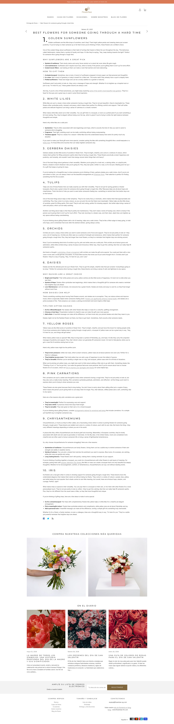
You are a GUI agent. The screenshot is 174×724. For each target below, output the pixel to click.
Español (124, 719)
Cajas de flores (65, 17)
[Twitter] (48, 518)
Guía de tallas (87, 702)
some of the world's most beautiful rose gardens (105, 91)
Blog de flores (119, 17)
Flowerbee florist (99, 174)
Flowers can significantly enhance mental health (101, 299)
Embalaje (87, 704)
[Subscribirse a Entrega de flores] (52, 518)
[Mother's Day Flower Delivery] (46, 629)
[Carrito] (144, 10)
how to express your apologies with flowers (80, 367)
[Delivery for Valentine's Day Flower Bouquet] (87, 629)
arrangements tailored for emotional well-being (90, 410)
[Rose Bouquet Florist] (128, 629)
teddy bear (46, 143)
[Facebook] (44, 518)
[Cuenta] (140, 10)
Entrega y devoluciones (87, 707)
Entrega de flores (32, 23)
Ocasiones (82, 17)
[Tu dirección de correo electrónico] (97, 687)
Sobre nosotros (99, 17)
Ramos (50, 17)
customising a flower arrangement (68, 252)
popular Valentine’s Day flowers (71, 462)
